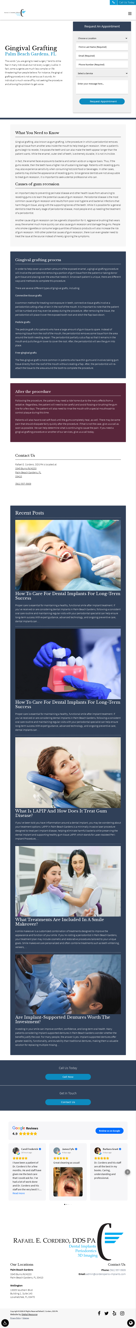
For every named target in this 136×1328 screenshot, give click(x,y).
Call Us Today (126, 2)
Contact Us (68, 1102)
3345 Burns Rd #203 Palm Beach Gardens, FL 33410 (28, 472)
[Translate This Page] (131, 1323)
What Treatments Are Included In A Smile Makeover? (59, 922)
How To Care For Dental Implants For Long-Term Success (67, 596)
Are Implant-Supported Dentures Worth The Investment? (62, 1019)
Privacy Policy (15, 1318)
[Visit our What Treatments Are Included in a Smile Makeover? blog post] (68, 915)
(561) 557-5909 (23, 483)
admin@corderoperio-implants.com (106, 1274)
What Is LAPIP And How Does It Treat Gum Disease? (61, 813)
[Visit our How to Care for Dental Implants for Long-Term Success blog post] (68, 589)
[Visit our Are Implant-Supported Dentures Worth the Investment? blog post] (68, 1013)
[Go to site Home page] (68, 1242)
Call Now (68, 1076)
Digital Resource (29, 1314)
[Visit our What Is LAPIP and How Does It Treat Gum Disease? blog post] (68, 807)
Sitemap (26, 1318)
